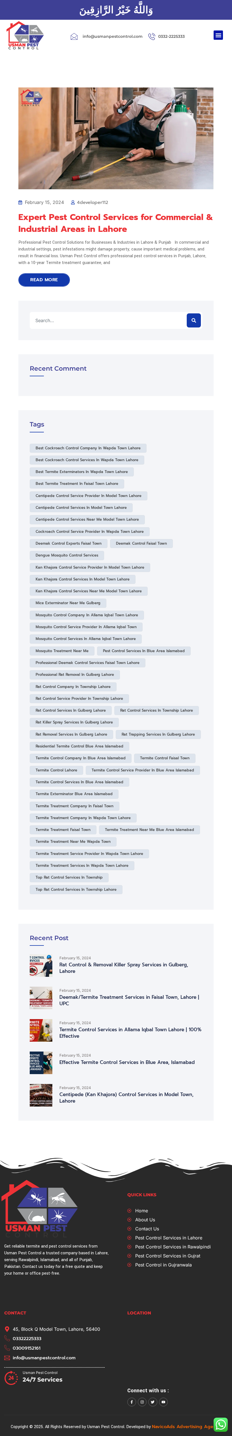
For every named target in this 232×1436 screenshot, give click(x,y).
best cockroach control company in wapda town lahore (88, 448)
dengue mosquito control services (67, 555)
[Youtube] (163, 1402)
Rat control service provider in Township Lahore (79, 698)
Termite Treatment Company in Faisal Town (74, 806)
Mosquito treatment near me (62, 651)
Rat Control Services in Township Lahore (156, 710)
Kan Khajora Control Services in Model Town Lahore (83, 579)
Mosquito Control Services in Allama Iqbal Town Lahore (86, 638)
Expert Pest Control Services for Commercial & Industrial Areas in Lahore (115, 223)
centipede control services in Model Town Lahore (81, 507)
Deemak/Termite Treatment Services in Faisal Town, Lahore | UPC (129, 1000)
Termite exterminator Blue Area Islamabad (74, 794)
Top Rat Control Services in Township (69, 877)
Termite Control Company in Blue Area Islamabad (81, 758)
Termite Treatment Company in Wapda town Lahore (83, 818)
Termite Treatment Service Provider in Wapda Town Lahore (89, 853)
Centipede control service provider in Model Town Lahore (88, 495)
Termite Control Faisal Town (165, 758)
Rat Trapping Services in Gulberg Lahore (158, 734)
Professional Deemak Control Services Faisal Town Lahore (87, 662)
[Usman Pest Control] (11, 1378)
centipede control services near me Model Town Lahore (87, 519)
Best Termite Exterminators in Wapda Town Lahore (82, 471)
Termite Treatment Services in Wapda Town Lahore (82, 865)
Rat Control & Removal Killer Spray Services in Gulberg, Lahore (123, 968)
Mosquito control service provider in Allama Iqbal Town (86, 627)
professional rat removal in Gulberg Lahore (75, 674)
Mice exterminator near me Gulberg (68, 603)
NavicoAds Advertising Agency (187, 1426)
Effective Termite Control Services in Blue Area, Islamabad (127, 1062)
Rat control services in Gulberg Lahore (71, 710)
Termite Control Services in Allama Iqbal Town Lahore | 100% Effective (130, 1032)
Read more (44, 279)
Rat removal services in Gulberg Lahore (71, 734)
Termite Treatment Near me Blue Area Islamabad (149, 829)
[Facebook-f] (131, 1402)
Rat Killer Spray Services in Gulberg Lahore (74, 722)
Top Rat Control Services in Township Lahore (76, 889)
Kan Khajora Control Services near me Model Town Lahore (89, 591)
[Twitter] (152, 1402)
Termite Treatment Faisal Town (63, 829)
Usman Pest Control (40, 1372)
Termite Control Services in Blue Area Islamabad (79, 782)
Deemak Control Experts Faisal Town (69, 543)
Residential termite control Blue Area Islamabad (79, 746)
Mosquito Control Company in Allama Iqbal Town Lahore (87, 615)
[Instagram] (142, 1402)
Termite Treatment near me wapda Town (73, 841)
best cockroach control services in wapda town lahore (87, 460)
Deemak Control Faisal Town (141, 543)
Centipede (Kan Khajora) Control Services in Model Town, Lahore (126, 1097)
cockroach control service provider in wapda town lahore (90, 531)
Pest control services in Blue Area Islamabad (144, 651)
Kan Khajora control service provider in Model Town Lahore (90, 567)
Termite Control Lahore (56, 770)
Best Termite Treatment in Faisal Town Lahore (77, 483)
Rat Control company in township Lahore (73, 686)
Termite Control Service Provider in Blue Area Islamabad (143, 770)
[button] (218, 35)
